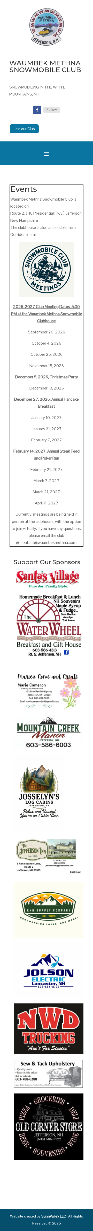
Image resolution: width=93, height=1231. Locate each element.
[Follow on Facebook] (37, 110)
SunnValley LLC (53, 1216)
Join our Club (24, 128)
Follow (52, 109)
